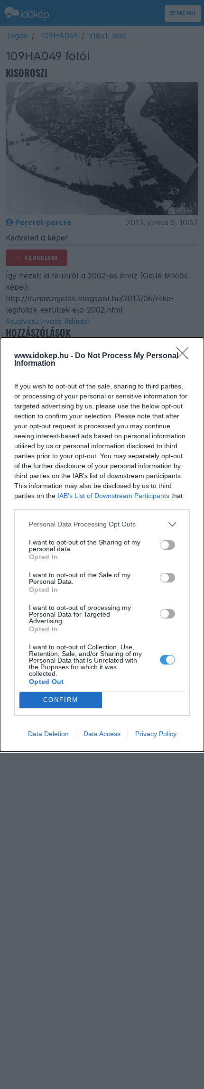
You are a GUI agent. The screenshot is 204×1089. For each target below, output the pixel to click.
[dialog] (102, 545)
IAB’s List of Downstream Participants (113, 495)
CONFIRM (60, 699)
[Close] (185, 356)
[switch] (167, 545)
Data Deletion (48, 734)
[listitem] (102, 524)
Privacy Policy (155, 734)
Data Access (102, 734)
